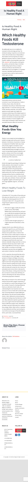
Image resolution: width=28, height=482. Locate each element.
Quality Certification (19, 408)
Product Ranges (18, 404)
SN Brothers (5, 316)
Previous (19, 19)
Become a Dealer (19, 413)
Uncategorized (8, 317)
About (16, 402)
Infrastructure (18, 406)
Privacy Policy (18, 415)
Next (24, 19)
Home (16, 400)
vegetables (7, 62)
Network (17, 410)
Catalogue (17, 411)
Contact (17, 417)
